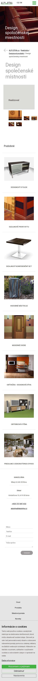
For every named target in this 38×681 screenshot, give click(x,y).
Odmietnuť (19, 671)
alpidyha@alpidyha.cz (19, 508)
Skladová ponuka (18, 613)
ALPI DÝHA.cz (14, 50)
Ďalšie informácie (8, 661)
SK (21, 3)
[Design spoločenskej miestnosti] (15, 115)
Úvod (18, 602)
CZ (18, 3)
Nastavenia (19, 675)
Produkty (18, 608)
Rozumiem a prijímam (19, 666)
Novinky (18, 619)
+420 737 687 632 (19, 504)
